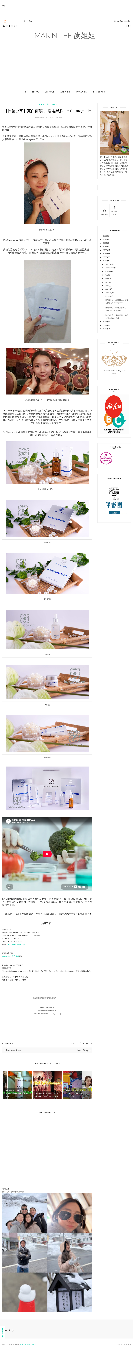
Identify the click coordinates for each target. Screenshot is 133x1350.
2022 (105, 250)
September (109, 268)
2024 (105, 243)
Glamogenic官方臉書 (10, 956)
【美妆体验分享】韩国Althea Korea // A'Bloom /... (44, 1093)
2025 (105, 239)
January (108, 296)
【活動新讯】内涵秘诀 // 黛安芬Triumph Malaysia (16, 1095)
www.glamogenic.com (16, 944)
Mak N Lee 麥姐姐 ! (66, 35)
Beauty (35, 92)
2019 (105, 261)
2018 (105, 321)
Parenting (64, 92)
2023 (105, 246)
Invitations (81, 92)
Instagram (104, 214)
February (108, 293)
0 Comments (7, 1043)
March (107, 289)
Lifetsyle (49, 92)
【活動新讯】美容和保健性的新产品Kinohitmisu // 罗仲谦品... (76, 1093)
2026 (105, 236)
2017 (105, 325)
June (107, 278)
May (106, 282)
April (107, 285)
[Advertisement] (65, 12)
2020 (105, 257)
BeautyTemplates (28, 1345)
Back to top (123, 1345)
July (106, 275)
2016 (105, 329)
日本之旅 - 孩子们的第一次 (13, 1191)
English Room (100, 92)
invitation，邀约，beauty (47, 104)
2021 (105, 253)
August (108, 271)
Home (23, 92)
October (108, 264)
